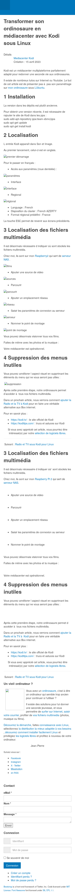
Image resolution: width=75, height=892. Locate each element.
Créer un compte (21, 873)
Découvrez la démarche (17, 725)
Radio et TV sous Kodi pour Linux (34, 444)
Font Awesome (18, 890)
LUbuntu (39, 87)
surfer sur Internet (52, 711)
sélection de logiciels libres (50, 433)
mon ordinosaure (18, 87)
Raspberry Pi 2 (43, 479)
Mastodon (16, 769)
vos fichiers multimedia (46, 715)
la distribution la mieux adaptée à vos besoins (45, 728)
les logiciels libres (26, 736)
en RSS (15, 772)
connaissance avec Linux (54, 725)
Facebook (16, 758)
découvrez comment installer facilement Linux (31, 732)
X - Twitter (16, 765)
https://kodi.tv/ (19, 419)
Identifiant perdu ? (21, 876)
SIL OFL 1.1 (48, 890)
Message (10, 814)
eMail (8, 792)
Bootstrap (8, 886)
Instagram (16, 761)
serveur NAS (11, 482)
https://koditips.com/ (22, 423)
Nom (7, 803)
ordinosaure (49, 690)
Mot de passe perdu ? (23, 880)
